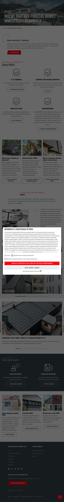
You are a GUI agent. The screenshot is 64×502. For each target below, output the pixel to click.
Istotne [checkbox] (8, 255)
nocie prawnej (18, 252)
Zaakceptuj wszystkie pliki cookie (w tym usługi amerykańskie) (32, 263)
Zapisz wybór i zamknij (32, 268)
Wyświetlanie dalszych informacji (31, 271)
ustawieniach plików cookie (50, 252)
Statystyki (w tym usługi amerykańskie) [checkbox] (23, 255)
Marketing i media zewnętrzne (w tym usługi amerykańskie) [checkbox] (22, 259)
